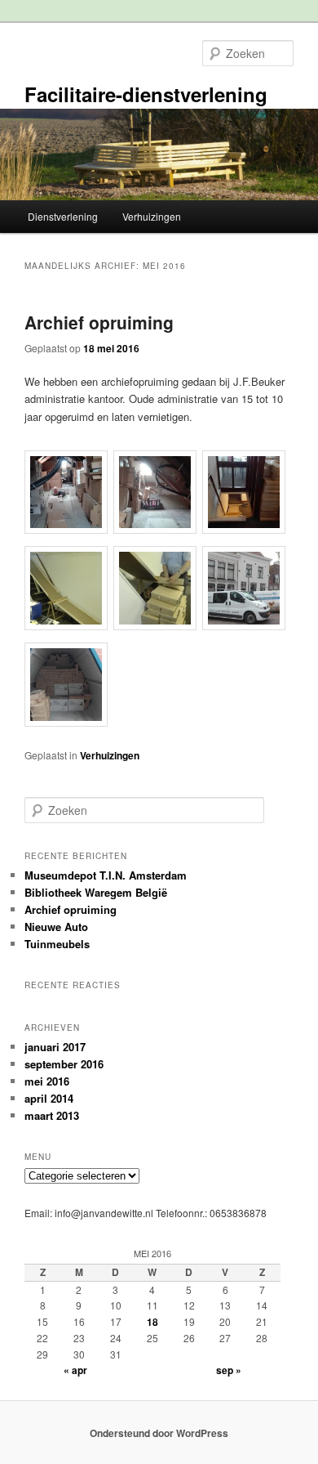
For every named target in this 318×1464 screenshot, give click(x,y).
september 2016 (64, 1064)
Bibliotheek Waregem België (95, 892)
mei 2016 (46, 1081)
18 (152, 1321)
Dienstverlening (63, 216)
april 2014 (48, 1098)
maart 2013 (51, 1115)
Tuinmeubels (57, 943)
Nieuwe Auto (56, 926)
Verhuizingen (151, 216)
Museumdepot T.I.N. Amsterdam (105, 875)
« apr (75, 1370)
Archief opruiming (99, 322)
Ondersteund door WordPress (159, 1433)
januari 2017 (55, 1046)
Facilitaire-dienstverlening (145, 94)
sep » (228, 1370)
